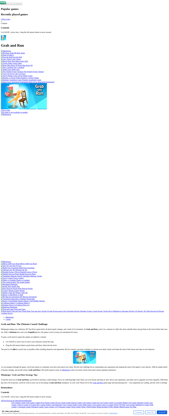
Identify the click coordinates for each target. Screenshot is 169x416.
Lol (12, 401)
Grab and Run (98, 383)
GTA (56, 407)
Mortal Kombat (102, 407)
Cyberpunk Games (24, 407)
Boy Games (41, 405)
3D (2, 401)
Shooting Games (143, 403)
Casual (8, 319)
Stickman (22, 401)
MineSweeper (124, 407)
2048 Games (87, 405)
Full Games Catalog (33, 403)
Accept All (162, 412)
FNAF (116, 405)
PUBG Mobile (113, 407)
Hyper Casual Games (63, 403)
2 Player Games (23, 405)
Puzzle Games (50, 403)
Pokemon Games (37, 407)
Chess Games (49, 407)
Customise (139, 412)
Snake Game (77, 405)
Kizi (42, 403)
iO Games (32, 405)
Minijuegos (10, 317)
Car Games (118, 403)
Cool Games (96, 405)
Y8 (120, 405)
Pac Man (133, 407)
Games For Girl (97, 403)
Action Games (108, 403)
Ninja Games (76, 407)
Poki (123, 405)
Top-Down (7, 401)
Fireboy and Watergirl (54, 405)
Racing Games (76, 403)
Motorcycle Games (129, 403)
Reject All (150, 412)
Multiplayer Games (142, 405)
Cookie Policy (113, 413)
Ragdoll (29, 401)
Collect (16, 401)
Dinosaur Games (65, 407)
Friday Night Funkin (88, 407)
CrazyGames (130, 405)
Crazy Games (67, 405)
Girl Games (87, 403)
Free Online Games (18, 403)
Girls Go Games (107, 405)
